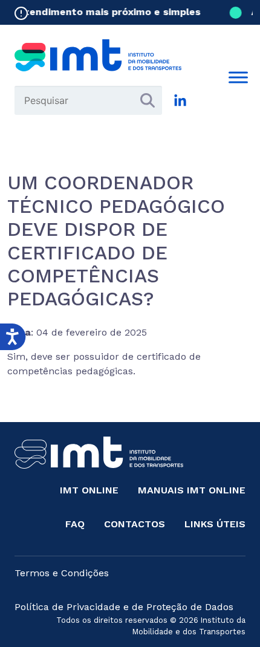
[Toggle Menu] (238, 77)
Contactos (134, 524)
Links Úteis (214, 524)
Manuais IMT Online (191, 490)
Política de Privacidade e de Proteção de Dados (124, 607)
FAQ (75, 524)
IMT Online (89, 490)
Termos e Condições (62, 573)
